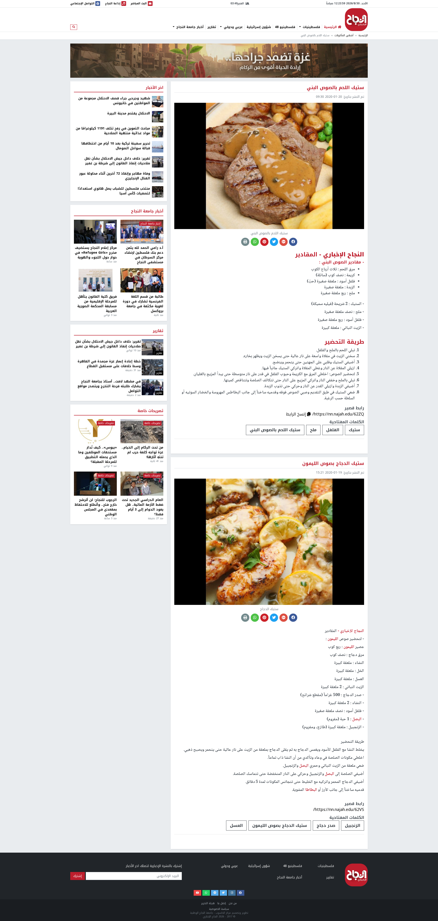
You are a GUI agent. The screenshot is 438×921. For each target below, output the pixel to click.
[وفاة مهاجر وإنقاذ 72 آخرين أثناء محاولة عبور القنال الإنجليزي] (157, 177)
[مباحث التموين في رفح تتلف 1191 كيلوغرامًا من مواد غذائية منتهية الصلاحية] (157, 132)
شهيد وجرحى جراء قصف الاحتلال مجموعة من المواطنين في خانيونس (114, 101)
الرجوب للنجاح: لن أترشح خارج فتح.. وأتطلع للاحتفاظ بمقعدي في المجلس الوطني (96, 507)
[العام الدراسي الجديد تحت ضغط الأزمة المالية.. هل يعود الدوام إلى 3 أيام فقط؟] (141, 484)
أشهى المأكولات (343, 35)
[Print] (245, 242)
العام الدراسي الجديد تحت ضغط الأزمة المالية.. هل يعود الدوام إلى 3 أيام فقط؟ (142, 507)
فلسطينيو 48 (285, 27)
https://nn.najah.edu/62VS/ (338, 810)
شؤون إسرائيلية (259, 27)
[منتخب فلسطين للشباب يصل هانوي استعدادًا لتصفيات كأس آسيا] (157, 192)
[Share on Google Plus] (283, 242)
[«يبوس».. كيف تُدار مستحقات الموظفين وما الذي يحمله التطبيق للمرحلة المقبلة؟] (95, 431)
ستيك (354, 430)
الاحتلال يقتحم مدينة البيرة (128, 113)
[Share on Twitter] (274, 242)
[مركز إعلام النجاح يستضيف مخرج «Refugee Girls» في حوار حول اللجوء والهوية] (95, 232)
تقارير (211, 27)
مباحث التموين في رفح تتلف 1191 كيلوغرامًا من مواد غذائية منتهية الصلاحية (113, 131)
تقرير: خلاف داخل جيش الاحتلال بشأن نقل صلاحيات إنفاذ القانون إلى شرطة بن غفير (117, 161)
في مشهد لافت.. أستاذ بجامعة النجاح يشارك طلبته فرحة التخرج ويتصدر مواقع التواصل (109, 386)
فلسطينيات (311, 27)
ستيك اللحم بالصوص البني (275, 430)
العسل (236, 825)
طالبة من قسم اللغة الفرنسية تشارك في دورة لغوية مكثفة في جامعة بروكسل (143, 303)
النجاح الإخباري (356, 19)
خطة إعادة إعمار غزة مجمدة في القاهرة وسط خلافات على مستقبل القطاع (109, 364)
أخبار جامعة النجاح (189, 27)
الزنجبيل (352, 825)
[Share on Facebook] (293, 242)
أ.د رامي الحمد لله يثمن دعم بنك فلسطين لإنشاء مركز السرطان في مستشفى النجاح (144, 255)
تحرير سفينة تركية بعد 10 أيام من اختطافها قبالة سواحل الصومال (115, 146)
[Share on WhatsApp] (255, 242)
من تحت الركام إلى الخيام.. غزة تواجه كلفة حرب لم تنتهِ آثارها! (142, 452)
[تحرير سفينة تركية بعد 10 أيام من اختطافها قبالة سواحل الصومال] (157, 147)
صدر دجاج (326, 825)
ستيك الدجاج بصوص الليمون (279, 825)
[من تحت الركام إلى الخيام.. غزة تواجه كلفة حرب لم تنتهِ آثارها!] (141, 431)
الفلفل (332, 430)
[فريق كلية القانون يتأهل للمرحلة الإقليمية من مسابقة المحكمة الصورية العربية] (95, 280)
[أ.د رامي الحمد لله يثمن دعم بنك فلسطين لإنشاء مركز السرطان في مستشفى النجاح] (141, 232)
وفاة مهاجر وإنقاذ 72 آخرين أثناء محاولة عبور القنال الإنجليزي (114, 176)
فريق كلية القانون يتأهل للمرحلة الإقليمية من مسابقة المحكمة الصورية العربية (97, 303)
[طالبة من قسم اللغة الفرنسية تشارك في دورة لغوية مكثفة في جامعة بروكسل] (141, 280)
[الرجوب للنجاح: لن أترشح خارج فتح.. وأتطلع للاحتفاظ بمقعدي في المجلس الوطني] (95, 484)
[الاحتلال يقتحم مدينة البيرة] (157, 117)
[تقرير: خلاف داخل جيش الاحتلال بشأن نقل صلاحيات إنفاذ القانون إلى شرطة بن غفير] (157, 162)
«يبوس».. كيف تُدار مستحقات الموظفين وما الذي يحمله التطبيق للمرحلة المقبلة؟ (97, 454)
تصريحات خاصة (150, 411)
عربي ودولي (233, 27)
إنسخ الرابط (296, 414)
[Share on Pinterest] (264, 242)
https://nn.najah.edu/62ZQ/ (338, 414)
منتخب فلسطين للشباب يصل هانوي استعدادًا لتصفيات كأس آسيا (114, 191)
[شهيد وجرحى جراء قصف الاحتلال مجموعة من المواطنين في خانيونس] (157, 101)
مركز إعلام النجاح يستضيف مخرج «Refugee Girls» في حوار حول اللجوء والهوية (96, 252)
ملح (313, 430)
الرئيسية (363, 35)
